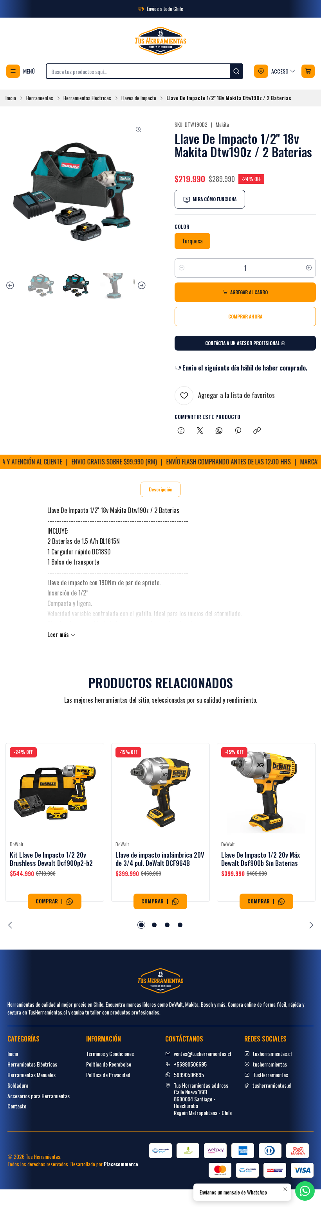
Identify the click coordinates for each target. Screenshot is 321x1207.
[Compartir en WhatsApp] (219, 430)
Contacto (16, 1106)
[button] (141, 925)
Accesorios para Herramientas (38, 1096)
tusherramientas (270, 1064)
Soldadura (17, 1085)
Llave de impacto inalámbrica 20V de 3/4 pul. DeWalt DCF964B (159, 858)
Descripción (160, 489)
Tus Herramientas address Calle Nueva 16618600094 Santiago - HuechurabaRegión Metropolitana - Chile (203, 1099)
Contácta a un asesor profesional (243, 343)
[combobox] (144, 71)
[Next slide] (140, 286)
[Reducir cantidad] (181, 268)
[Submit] (236, 71)
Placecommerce (121, 1164)
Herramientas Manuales (31, 1074)
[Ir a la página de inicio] (160, 41)
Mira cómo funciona (214, 199)
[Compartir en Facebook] (181, 430)
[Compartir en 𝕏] (200, 430)
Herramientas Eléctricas (87, 98)
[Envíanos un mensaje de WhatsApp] (70, 902)
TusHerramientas (270, 1074)
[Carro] (308, 71)
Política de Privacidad (108, 1074)
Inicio (10, 98)
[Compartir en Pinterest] (238, 430)
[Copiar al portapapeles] (257, 430)
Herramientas (39, 98)
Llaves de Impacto (138, 98)
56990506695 (189, 1074)
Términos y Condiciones (110, 1053)
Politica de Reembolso (108, 1064)
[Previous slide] (11, 286)
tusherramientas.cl (272, 1053)
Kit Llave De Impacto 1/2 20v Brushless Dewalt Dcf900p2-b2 (51, 858)
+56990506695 (190, 1064)
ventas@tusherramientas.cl (202, 1053)
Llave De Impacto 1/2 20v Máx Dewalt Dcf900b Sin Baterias (260, 858)
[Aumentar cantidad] (309, 268)
